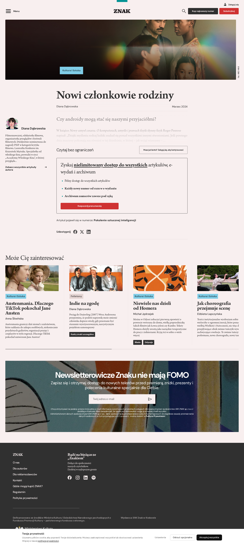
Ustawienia (160, 537)
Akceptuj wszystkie (209, 537)
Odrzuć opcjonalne (182, 537)
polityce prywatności (48, 541)
